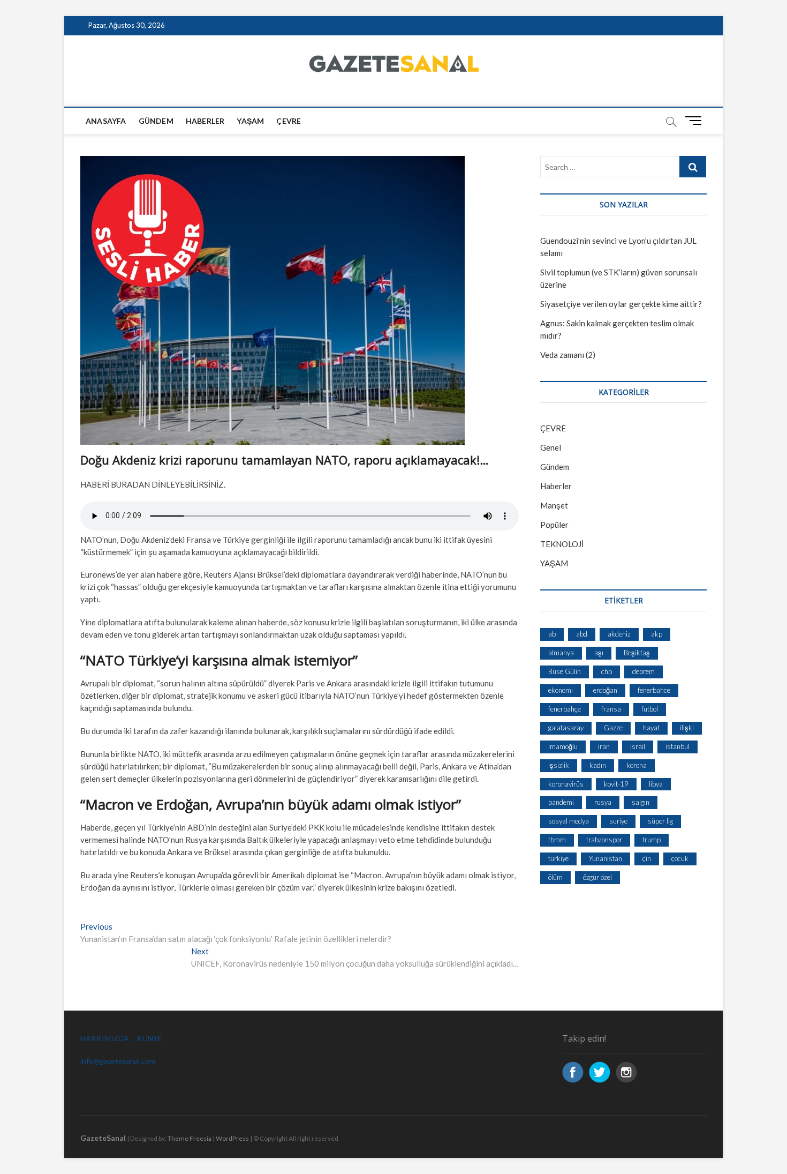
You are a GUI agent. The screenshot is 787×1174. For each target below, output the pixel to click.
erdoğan (605, 690)
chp (606, 671)
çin (646, 858)
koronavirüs (566, 784)
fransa (611, 709)
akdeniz (619, 634)
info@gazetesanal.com (117, 1060)
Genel (550, 447)
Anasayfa (106, 120)
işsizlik (558, 765)
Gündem (156, 120)
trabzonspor (604, 839)
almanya (561, 652)
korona (636, 765)
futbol (649, 709)
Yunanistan (605, 858)
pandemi (561, 802)
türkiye (558, 858)
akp (656, 634)
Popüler (554, 524)
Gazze (613, 727)
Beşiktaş (637, 652)
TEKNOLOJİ (562, 544)
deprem (643, 671)
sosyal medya (568, 821)
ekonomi (560, 690)
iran (604, 746)
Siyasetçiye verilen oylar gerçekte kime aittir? (621, 304)
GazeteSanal (103, 1137)
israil (637, 746)
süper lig (660, 821)
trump (651, 839)
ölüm (555, 877)
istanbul (677, 746)
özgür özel (597, 877)
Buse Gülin (564, 671)
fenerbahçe (564, 709)
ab (552, 634)
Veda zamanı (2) (567, 355)
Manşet (554, 505)
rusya (602, 802)
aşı (598, 652)
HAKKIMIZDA (104, 1038)
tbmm (557, 839)
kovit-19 (616, 784)
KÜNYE (149, 1038)
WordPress (232, 1138)
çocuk (679, 858)
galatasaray (566, 727)
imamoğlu (563, 746)
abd (581, 634)
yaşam (250, 120)
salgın (640, 802)
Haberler (205, 120)
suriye (618, 821)
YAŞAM (554, 563)
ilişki (687, 727)
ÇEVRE (288, 120)
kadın (597, 765)
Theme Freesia (189, 1138)
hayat (651, 727)
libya (656, 784)
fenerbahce (654, 690)
